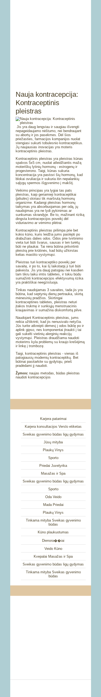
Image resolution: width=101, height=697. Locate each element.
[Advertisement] (51, 39)
